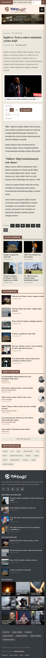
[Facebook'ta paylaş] (12, 225)
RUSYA (5, 455)
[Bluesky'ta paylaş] (23, 225)
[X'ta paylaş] (28, 225)
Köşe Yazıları (13, 655)
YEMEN (33, 460)
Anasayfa (6, 33)
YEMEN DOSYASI (21, 636)
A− (7, 110)
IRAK (12, 451)
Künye (21, 655)
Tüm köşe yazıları (23, 439)
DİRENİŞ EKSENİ (14, 460)
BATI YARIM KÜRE (17, 33)
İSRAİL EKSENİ (36, 636)
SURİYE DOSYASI (8, 639)
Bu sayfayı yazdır (21, 45)
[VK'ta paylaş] (33, 225)
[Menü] (41, 9)
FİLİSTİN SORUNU (8, 464)
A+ (17, 110)
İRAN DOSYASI (8, 636)
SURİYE (5, 460)
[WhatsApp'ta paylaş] (17, 225)
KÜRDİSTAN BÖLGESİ (16, 455)
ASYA (37, 451)
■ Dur (8, 114)
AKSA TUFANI (17, 632)
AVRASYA (25, 460)
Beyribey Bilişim (19, 651)
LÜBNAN (36, 455)
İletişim (27, 655)
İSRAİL (18, 451)
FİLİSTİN (5, 451)
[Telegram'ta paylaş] (38, 225)
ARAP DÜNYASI (28, 451)
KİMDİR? (28, 455)
